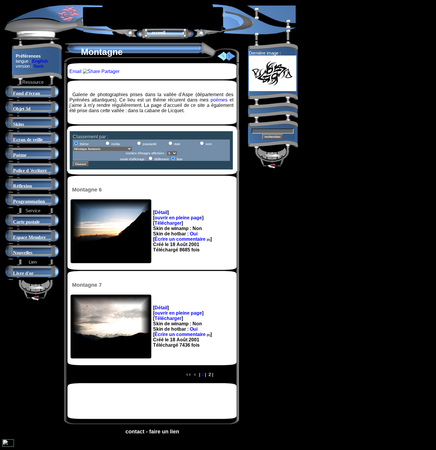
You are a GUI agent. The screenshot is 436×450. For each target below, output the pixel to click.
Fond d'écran (26, 93)
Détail (161, 212)
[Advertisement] (152, 16)
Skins (18, 124)
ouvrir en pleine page (178, 217)
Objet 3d (22, 108)
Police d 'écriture (30, 170)
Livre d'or (23, 273)
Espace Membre (29, 237)
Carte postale (26, 221)
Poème (19, 155)
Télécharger (168, 223)
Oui (194, 233)
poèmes (219, 99)
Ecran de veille (28, 139)
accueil (158, 32)
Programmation (29, 201)
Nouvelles (22, 252)
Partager (110, 71)
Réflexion (22, 185)
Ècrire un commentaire (180, 239)
